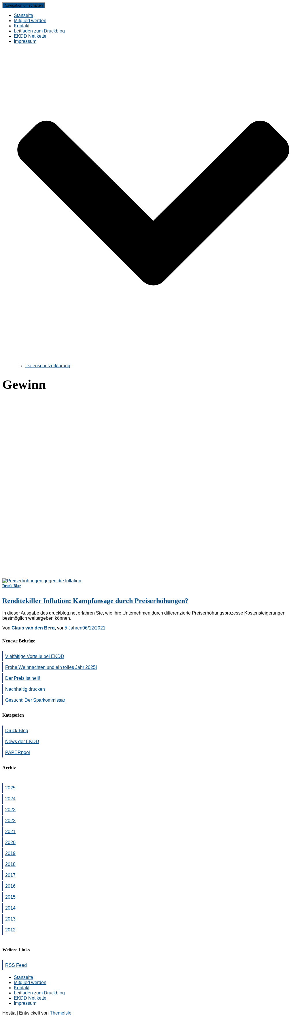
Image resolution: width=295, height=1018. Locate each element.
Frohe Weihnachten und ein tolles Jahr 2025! (51, 667)
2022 (10, 820)
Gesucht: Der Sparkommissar (35, 700)
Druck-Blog (11, 585)
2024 (10, 798)
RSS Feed (16, 965)
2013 (10, 918)
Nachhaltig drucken (25, 689)
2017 (10, 875)
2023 (10, 809)
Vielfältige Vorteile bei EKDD (34, 656)
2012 (10, 929)
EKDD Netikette (30, 36)
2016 (10, 886)
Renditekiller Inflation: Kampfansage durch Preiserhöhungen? (95, 600)
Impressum (25, 1003)
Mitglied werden (30, 20)
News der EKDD (22, 741)
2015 (10, 897)
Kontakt (21, 25)
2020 (10, 842)
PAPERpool (17, 752)
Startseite (23, 15)
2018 (10, 864)
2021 (10, 831)
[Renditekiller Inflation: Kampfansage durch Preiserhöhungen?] (41, 580)
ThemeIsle (60, 1013)
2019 (10, 853)
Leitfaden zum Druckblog (39, 30)
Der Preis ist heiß (23, 678)
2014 (10, 908)
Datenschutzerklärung (47, 365)
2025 (10, 787)
